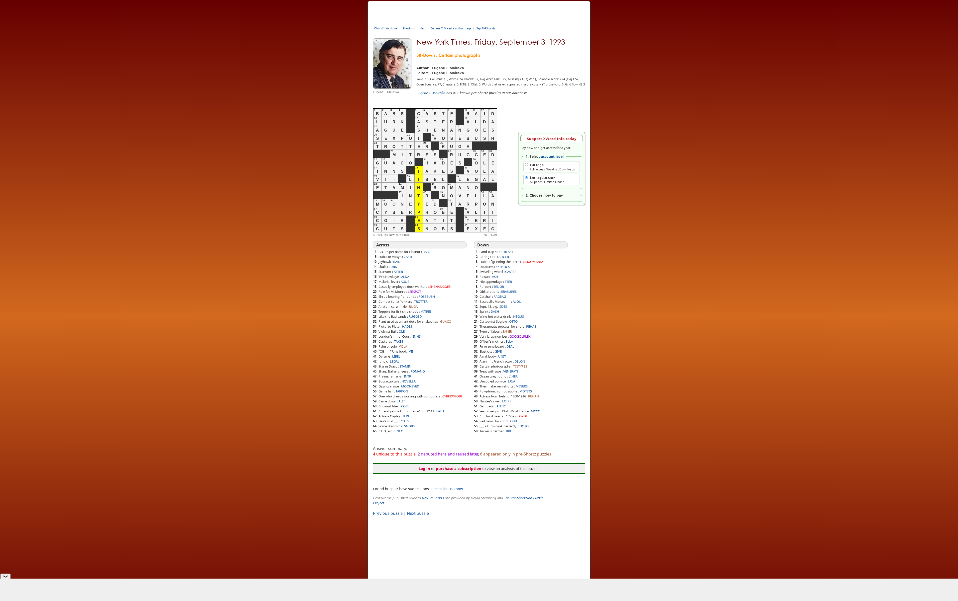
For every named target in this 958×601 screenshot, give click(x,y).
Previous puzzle (388, 513)
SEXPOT (415, 291)
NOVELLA (408, 381)
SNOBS (409, 426)
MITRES (426, 311)
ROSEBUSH (426, 296)
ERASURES (509, 291)
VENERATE (510, 371)
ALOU (517, 301)
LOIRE (506, 401)
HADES (407, 326)
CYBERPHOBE (452, 396)
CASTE (408, 256)
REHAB (531, 326)
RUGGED (415, 316)
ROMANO (417, 371)
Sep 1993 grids (485, 28)
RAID (396, 261)
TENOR (498, 286)
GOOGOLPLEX (520, 336)
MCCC (535, 411)
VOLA (403, 346)
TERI (405, 416)
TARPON (402, 391)
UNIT (502, 356)
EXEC (399, 431)
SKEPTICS (503, 266)
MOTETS (525, 391)
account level (552, 156)
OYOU (523, 416)
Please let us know (447, 488)
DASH (495, 311)
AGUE (405, 281)
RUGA (413, 306)
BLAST (508, 251)
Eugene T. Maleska (430, 92)
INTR (407, 376)
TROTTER (421, 301)
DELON (519, 361)
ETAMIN (405, 366)
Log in (424, 468)
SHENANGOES (440, 286)
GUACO (445, 321)
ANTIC (501, 406)
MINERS (522, 386)
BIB (508, 431)
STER (508, 281)
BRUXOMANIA (532, 261)
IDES (503, 306)
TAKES (398, 341)
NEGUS (518, 316)
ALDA (405, 276)
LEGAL (394, 361)
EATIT (440, 411)
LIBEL (396, 356)
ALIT (401, 401)
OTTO (513, 321)
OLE (402, 331)
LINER (513, 376)
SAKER (507, 331)
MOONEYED (410, 386)
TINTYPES (520, 366)
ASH (495, 276)
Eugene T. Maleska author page (451, 28)
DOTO (524, 426)
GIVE (498, 351)
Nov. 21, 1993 (433, 497)
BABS (426, 251)
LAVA (511, 381)
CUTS (405, 421)
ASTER (398, 271)
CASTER (510, 271)
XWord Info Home (385, 28)
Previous (409, 28)
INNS (417, 336)
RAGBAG (499, 296)
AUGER (503, 256)
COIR (405, 406)
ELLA (509, 341)
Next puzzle (418, 513)
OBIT (513, 421)
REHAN (533, 396)
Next (423, 28)
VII (411, 351)
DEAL (510, 346)
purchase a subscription (458, 468)
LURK (393, 266)
